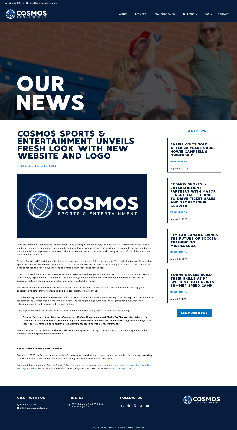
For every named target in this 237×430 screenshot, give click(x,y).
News (206, 14)
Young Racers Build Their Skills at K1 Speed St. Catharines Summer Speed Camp (192, 280)
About (123, 14)
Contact (223, 14)
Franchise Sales (164, 14)
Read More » (178, 161)
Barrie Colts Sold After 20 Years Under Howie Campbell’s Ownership (193, 149)
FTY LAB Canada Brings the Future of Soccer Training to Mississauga (194, 240)
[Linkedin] (135, 406)
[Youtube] (147, 406)
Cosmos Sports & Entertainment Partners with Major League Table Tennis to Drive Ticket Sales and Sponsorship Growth (193, 195)
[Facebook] (129, 406)
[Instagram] (122, 406)
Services (140, 14)
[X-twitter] (141, 406)
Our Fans (188, 14)
